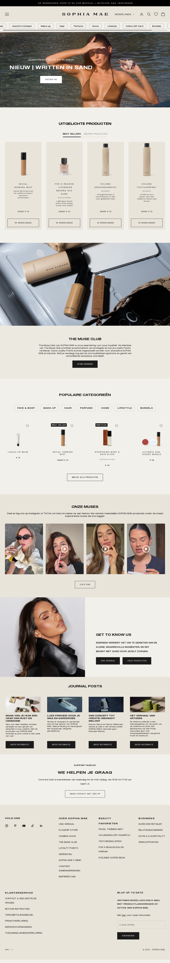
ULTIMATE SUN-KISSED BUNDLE (151, 453)
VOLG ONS (85, 584)
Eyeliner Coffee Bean (112, 857)
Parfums (78, 26)
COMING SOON (67, 836)
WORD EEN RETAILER (150, 823)
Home (95, 26)
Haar (62, 26)
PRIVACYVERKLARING (16, 920)
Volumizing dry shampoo (114, 835)
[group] (85, 284)
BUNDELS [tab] (146, 407)
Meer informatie (19, 744)
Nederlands (123, 14)
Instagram (35, 513)
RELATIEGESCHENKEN (150, 829)
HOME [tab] (105, 407)
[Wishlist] (156, 14)
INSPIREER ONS (67, 876)
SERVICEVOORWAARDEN (18, 926)
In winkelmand (23, 223)
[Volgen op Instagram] (6, 825)
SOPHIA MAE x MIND (70, 860)
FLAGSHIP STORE (68, 829)
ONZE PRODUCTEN (136, 661)
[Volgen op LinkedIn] (41, 825)
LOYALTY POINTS (68, 847)
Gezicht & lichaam (22, 26)
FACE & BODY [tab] (26, 407)
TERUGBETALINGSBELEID (19, 914)
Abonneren (128, 935)
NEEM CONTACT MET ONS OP (85, 794)
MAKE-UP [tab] (49, 407)
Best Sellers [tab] (72, 133)
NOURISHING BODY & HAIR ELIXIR (107, 453)
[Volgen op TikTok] (32, 825)
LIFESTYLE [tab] (125, 407)
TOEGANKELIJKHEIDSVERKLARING (23, 932)
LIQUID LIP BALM (18, 452)
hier (124, 915)
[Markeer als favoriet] (27, 426)
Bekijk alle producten (85, 477)
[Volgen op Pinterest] (15, 825)
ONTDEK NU (51, 79)
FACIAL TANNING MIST (63, 453)
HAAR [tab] (68, 407)
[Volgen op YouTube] (24, 825)
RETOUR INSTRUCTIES (17, 908)
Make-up (46, 26)
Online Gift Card (134, 26)
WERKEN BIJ (65, 854)
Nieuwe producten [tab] (95, 133)
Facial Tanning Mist (111, 829)
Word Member (85, 364)
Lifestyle (112, 26)
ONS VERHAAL (108, 661)
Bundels (156, 26)
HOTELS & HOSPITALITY (151, 836)
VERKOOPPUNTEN (148, 842)
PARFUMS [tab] (86, 407)
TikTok (48, 513)
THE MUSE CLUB (68, 842)
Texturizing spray (110, 841)
